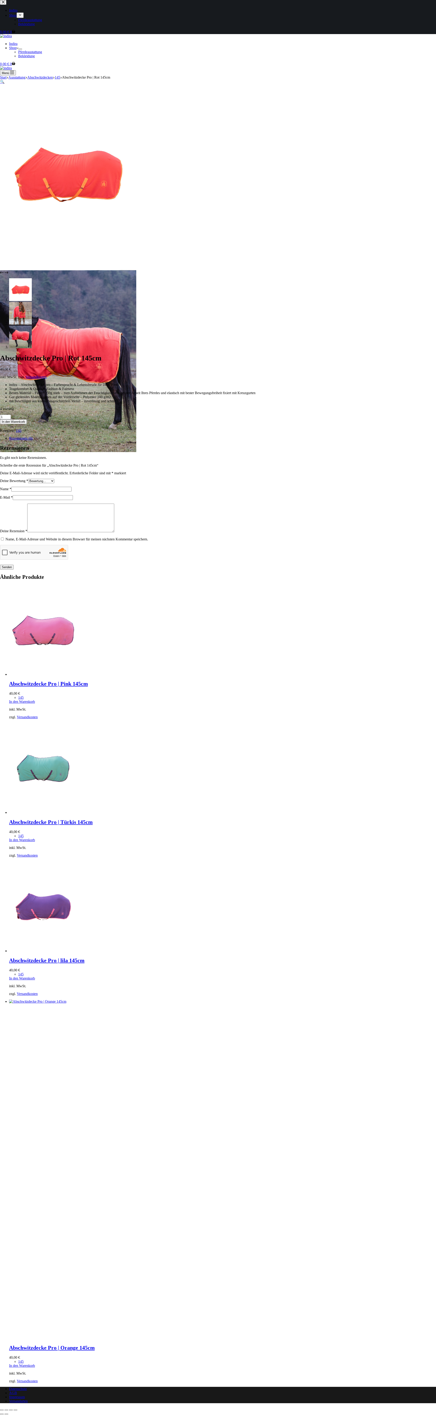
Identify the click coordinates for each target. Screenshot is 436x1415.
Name (5, 489)
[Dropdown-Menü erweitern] (20, 49)
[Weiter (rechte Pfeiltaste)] (6, 1414)
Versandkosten (36, 377)
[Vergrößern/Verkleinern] (2, 1410)
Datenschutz (18, 1389)
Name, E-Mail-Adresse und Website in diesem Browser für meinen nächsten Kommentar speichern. (76, 539)
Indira (13, 44)
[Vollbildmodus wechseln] (6, 1410)
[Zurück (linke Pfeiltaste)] (2, 1414)
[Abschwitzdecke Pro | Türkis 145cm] (43, 812)
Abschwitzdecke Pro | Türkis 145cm (51, 822)
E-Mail (6, 497)
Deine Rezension (13, 531)
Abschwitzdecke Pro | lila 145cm (46, 960)
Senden (7, 567)
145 (18, 431)
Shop (13, 48)
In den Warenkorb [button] (22, 702)
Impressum (17, 1397)
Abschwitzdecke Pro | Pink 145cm (48, 684)
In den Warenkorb (13, 421)
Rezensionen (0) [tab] (20, 438)
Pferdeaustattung (30, 52)
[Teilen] (11, 1410)
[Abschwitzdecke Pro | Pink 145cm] (43, 674)
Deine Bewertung (14, 481)
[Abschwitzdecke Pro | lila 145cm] (43, 951)
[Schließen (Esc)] (15, 1410)
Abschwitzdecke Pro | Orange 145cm (52, 1348)
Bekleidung (26, 56)
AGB (13, 1393)
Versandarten (18, 1401)
